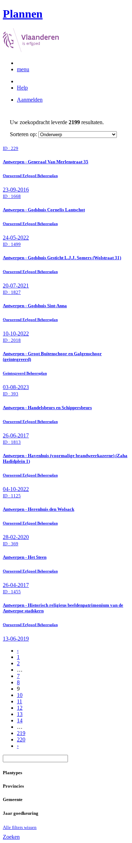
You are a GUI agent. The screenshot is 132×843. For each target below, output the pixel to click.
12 (20, 708)
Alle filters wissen (20, 827)
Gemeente (13, 799)
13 (20, 714)
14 (20, 720)
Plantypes (12, 772)
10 (20, 695)
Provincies (13, 786)
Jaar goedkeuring (20, 813)
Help (22, 88)
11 (19, 701)
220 (21, 739)
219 (21, 733)
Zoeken (11, 837)
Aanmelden (30, 100)
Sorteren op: (23, 134)
